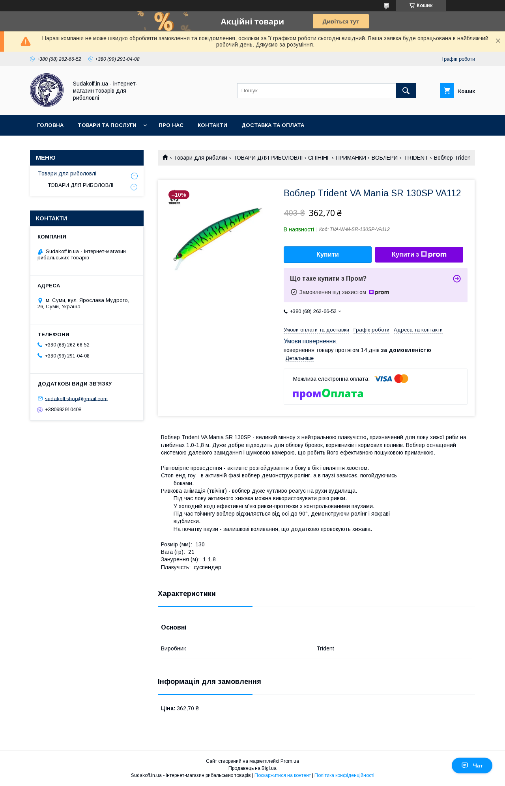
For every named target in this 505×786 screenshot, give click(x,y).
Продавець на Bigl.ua (252, 768)
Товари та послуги (107, 125)
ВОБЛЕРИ (385, 158)
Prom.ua (290, 761)
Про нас (171, 125)
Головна (50, 125)
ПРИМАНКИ (351, 158)
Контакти (212, 125)
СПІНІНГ (319, 158)
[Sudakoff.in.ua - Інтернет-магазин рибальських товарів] (47, 105)
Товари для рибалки (200, 158)
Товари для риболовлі (67, 173)
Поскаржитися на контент (282, 775)
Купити (327, 254)
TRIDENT (416, 158)
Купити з (405, 254)
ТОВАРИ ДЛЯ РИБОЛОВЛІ (268, 158)
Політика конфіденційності (344, 775)
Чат (478, 765)
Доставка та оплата (272, 125)
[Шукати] (406, 90)
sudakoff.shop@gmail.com (76, 398)
